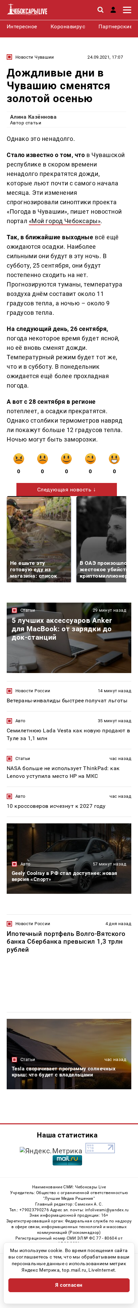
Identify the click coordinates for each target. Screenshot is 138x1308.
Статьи (27, 610)
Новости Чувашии (34, 57)
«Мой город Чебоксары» (64, 220)
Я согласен (69, 1285)
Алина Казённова (33, 117)
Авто (20, 720)
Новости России (32, 690)
